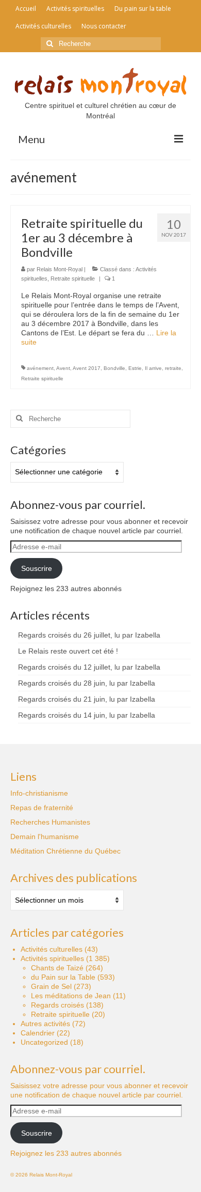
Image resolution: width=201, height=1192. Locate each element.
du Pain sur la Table (63, 977)
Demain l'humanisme (44, 836)
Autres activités (45, 1023)
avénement (40, 368)
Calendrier (38, 1033)
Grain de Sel (51, 986)
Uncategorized (44, 1042)
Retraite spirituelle (73, 278)
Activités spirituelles (52, 958)
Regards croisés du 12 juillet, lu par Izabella (89, 667)
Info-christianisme (39, 793)
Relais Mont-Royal (59, 269)
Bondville (114, 368)
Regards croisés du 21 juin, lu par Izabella (86, 699)
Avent (63, 368)
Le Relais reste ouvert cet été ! (68, 651)
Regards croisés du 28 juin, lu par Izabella (86, 683)
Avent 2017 (86, 368)
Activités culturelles (51, 949)
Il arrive (153, 368)
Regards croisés (57, 1005)
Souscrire (36, 568)
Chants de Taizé (57, 968)
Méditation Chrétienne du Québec (65, 851)
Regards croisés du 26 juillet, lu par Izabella (89, 635)
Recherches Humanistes (50, 822)
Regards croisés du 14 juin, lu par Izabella (86, 715)
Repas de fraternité (41, 807)
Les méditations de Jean (71, 996)
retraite (173, 368)
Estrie (135, 368)
